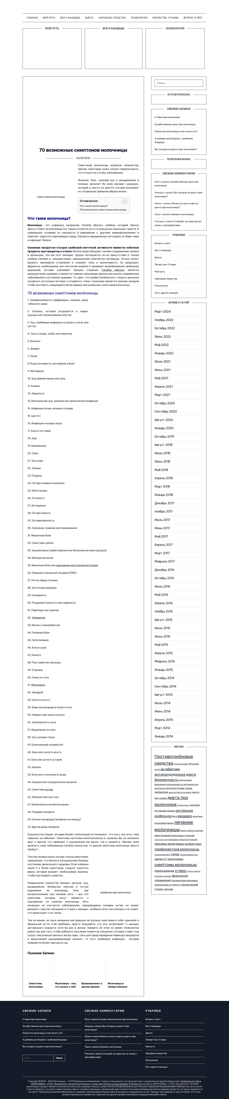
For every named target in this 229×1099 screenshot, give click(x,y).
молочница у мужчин (183, 835)
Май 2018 (161, 470)
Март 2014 (162, 728)
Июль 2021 (162, 361)
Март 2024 (163, 311)
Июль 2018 (162, 453)
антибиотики (170, 769)
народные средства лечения (182, 839)
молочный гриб (161, 840)
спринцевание (164, 871)
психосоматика (162, 854)
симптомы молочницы (176, 864)
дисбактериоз (183, 805)
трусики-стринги (163, 876)
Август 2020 (164, 420)
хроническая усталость (168, 884)
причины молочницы (169, 844)
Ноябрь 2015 (164, 611)
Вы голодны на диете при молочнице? (176, 149)
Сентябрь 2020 (166, 411)
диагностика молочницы (180, 792)
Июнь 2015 (162, 636)
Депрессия (38, 617)
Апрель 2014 (164, 720)
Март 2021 (162, 395)
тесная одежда (193, 871)
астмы (49, 789)
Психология (139, 17)
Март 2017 (162, 553)
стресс (181, 871)
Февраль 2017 (165, 561)
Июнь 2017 (162, 528)
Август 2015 (163, 620)
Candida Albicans (113, 270)
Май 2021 (161, 378)
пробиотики (192, 844)
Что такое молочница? (94, 206)
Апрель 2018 (164, 478)
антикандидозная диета (175, 774)
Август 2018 (163, 445)
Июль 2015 (162, 628)
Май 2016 (161, 595)
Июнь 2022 (163, 336)
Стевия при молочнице (167, 117)
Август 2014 (164, 695)
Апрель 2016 (164, 603)
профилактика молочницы (177, 849)
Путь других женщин (166, 292)
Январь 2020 (164, 428)
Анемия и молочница (182, 214)
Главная (32, 17)
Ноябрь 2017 (164, 511)
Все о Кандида (70, 17)
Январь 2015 (164, 670)
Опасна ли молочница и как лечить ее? (176, 131)
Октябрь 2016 (164, 578)
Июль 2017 (162, 520)
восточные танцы (182, 788)
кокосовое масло (164, 823)
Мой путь (49, 17)
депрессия (161, 792)
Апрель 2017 (164, 545)
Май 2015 (161, 645)
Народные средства (112, 17)
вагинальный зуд (175, 784)
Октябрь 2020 (165, 403)
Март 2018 (162, 486)
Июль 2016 (162, 586)
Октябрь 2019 (164, 436)
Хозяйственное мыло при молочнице (175, 124)
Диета (89, 17)
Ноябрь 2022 (164, 320)
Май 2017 (161, 536)
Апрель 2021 (164, 386)
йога (174, 816)
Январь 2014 (164, 736)
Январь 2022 (164, 353)
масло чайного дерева (191, 830)
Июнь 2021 (162, 370)
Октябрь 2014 (164, 678)
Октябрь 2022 (165, 328)
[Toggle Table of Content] (122, 201)
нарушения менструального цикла (77, 565)
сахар (175, 854)
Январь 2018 (164, 495)
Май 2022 (162, 345)
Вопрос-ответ (193, 17)
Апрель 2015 (164, 653)
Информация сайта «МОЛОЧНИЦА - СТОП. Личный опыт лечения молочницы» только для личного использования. (116, 1082)
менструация (163, 835)
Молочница (38, 684)
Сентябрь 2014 (165, 686)
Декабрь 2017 (164, 503)
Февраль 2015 (165, 661)
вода (169, 788)
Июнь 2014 (162, 711)
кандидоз (185, 816)
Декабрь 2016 (164, 570)
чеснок (168, 889)
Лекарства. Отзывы (165, 17)
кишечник (198, 816)
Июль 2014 (162, 703)
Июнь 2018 (162, 461)
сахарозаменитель (189, 855)
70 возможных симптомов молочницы (103, 209)
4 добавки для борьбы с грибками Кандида (45, 1039)
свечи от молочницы (169, 859)
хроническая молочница (184, 880)
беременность (166, 780)
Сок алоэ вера (181, 764)
